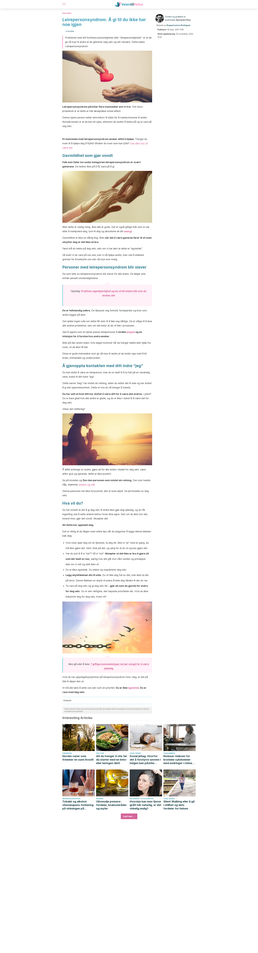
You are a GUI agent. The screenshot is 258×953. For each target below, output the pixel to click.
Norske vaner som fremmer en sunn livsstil (77, 758)
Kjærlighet (66, 13)
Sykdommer (169, 753)
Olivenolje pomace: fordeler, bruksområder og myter (111, 805)
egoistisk (133, 687)
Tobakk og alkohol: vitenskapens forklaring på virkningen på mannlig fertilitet (78, 805)
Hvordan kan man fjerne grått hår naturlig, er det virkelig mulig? (145, 805)
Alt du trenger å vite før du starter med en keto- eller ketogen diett (111, 760)
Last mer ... (129, 816)
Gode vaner (135, 753)
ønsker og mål (87, 484)
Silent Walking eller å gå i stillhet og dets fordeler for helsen (179, 805)
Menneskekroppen (71, 799)
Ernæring (67, 753)
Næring (99, 799)
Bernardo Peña (183, 20)
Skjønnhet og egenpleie (142, 799)
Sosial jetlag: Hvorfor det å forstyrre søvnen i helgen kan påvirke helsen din (145, 760)
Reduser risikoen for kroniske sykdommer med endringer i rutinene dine (179, 760)
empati (130, 332)
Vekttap (100, 753)
